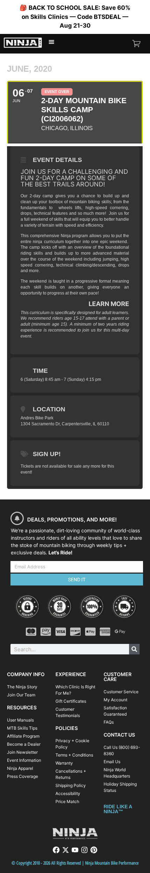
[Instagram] (84, 849)
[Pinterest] (93, 849)
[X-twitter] (65, 849)
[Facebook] (56, 849)
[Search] (134, 649)
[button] (51, 42)
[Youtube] (75, 849)
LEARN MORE (109, 303)
